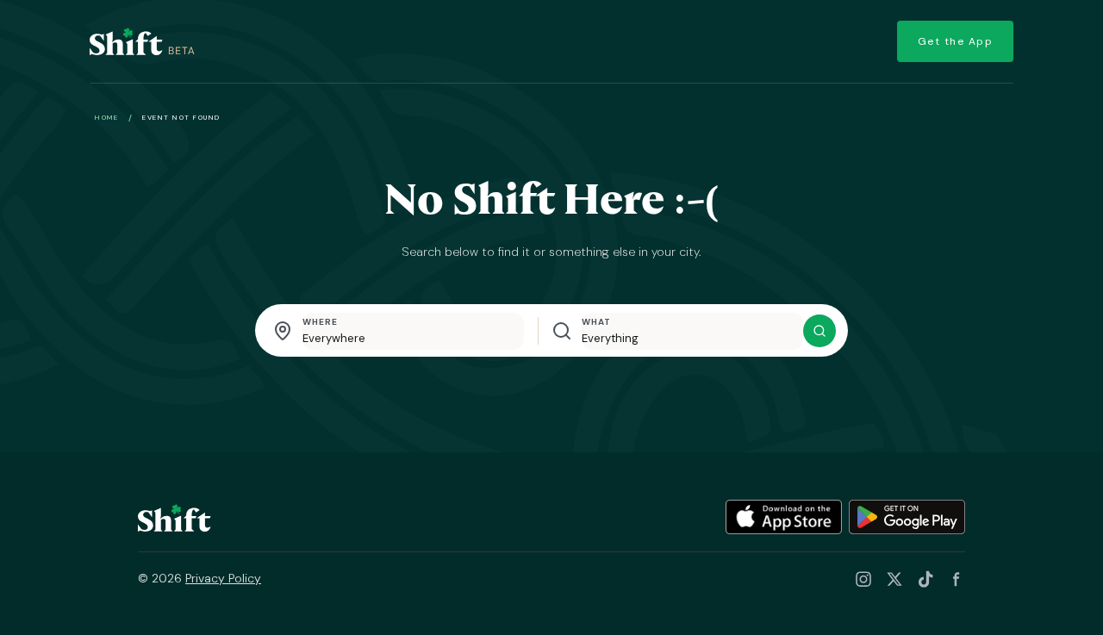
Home (106, 117)
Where (320, 321)
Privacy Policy (223, 578)
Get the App (956, 41)
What (596, 321)
